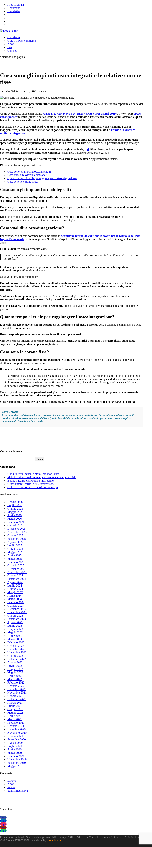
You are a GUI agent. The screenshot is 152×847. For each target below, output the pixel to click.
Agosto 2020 (15, 742)
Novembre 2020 (17, 732)
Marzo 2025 (14, 558)
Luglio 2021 (14, 705)
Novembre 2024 (17, 572)
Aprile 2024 (14, 595)
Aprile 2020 (14, 749)
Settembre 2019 (16, 762)
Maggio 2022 (15, 672)
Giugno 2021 (15, 709)
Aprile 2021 (14, 716)
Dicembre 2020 (16, 729)
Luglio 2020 (14, 746)
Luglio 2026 (14, 505)
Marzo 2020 (14, 752)
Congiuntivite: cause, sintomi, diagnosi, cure (33, 473)
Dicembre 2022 (16, 649)
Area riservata (15, 4)
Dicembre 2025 (16, 528)
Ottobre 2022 (15, 655)
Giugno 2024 (15, 588)
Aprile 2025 (14, 555)
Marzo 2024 (14, 598)
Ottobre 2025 (15, 535)
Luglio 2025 (14, 545)
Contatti (12, 50)
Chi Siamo (13, 37)
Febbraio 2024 (15, 602)
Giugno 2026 (15, 508)
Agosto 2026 (15, 501)
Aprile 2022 (14, 675)
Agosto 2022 (15, 662)
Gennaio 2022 (15, 685)
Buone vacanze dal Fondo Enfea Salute (30, 480)
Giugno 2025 (15, 548)
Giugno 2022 (15, 669)
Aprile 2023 (14, 635)
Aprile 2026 (14, 515)
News (10, 44)
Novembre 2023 (17, 612)
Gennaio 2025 (15, 565)
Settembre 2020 (16, 739)
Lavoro (11, 780)
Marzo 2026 (14, 518)
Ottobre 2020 (15, 736)
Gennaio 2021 (15, 726)
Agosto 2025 (15, 542)
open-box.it (54, 840)
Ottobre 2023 (15, 615)
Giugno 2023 (15, 629)
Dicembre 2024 (16, 568)
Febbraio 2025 (15, 562)
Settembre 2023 (16, 619)
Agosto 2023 (15, 622)
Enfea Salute (11, 91)
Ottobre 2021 (15, 695)
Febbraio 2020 (15, 756)
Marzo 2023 (14, 639)
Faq (9, 47)
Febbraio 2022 (15, 682)
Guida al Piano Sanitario (21, 40)
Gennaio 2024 (15, 605)
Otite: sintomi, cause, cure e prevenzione (31, 483)
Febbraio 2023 (15, 642)
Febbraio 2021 (15, 722)
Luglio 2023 (14, 625)
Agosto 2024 (15, 582)
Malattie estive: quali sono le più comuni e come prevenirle (41, 477)
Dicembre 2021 (16, 689)
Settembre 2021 (16, 699)
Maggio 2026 (15, 512)
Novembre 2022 (17, 652)
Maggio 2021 (15, 712)
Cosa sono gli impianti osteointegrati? (29, 171)
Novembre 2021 (17, 692)
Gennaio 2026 (15, 525)
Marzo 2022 (14, 679)
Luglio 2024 (14, 585)
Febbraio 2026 (15, 522)
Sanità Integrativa (17, 790)
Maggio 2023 (15, 632)
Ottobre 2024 (15, 575)
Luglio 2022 (14, 665)
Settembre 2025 (16, 538)
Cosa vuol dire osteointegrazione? (27, 174)
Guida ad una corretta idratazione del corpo (32, 487)
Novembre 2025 (17, 532)
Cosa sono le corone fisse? (22, 181)
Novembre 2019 (17, 759)
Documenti (13, 7)
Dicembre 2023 (16, 608)
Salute (42, 91)
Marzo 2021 (14, 719)
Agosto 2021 (15, 702)
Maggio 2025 (15, 552)
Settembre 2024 (16, 578)
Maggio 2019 (15, 766)
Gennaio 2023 (15, 645)
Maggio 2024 (15, 592)
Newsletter (13, 11)
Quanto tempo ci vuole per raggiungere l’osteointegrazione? (42, 178)
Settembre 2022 (16, 659)
